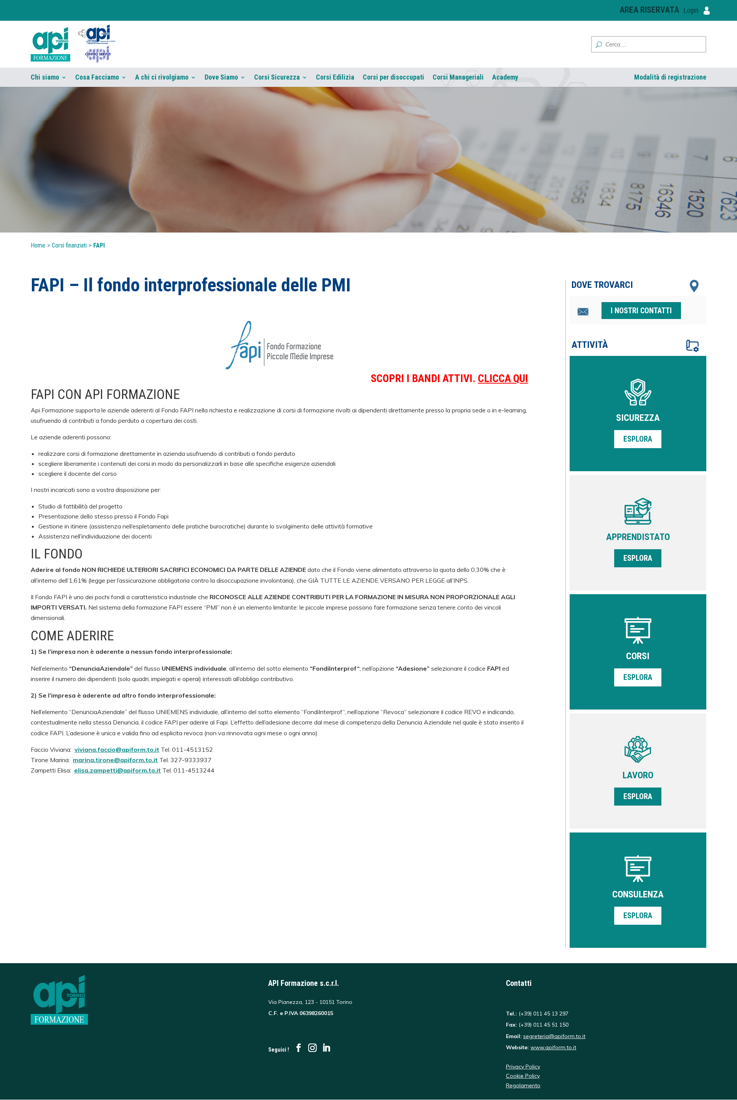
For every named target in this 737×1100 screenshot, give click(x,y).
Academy (505, 77)
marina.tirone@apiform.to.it (115, 760)
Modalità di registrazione (670, 77)
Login (692, 10)
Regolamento (523, 1085)
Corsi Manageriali (458, 77)
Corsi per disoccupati (393, 77)
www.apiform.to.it (553, 1047)
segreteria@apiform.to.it (554, 1036)
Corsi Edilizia (335, 77)
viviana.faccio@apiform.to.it (116, 749)
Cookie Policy (523, 1075)
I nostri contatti (641, 310)
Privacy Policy (523, 1066)
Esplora (637, 439)
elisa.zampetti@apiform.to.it (117, 770)
